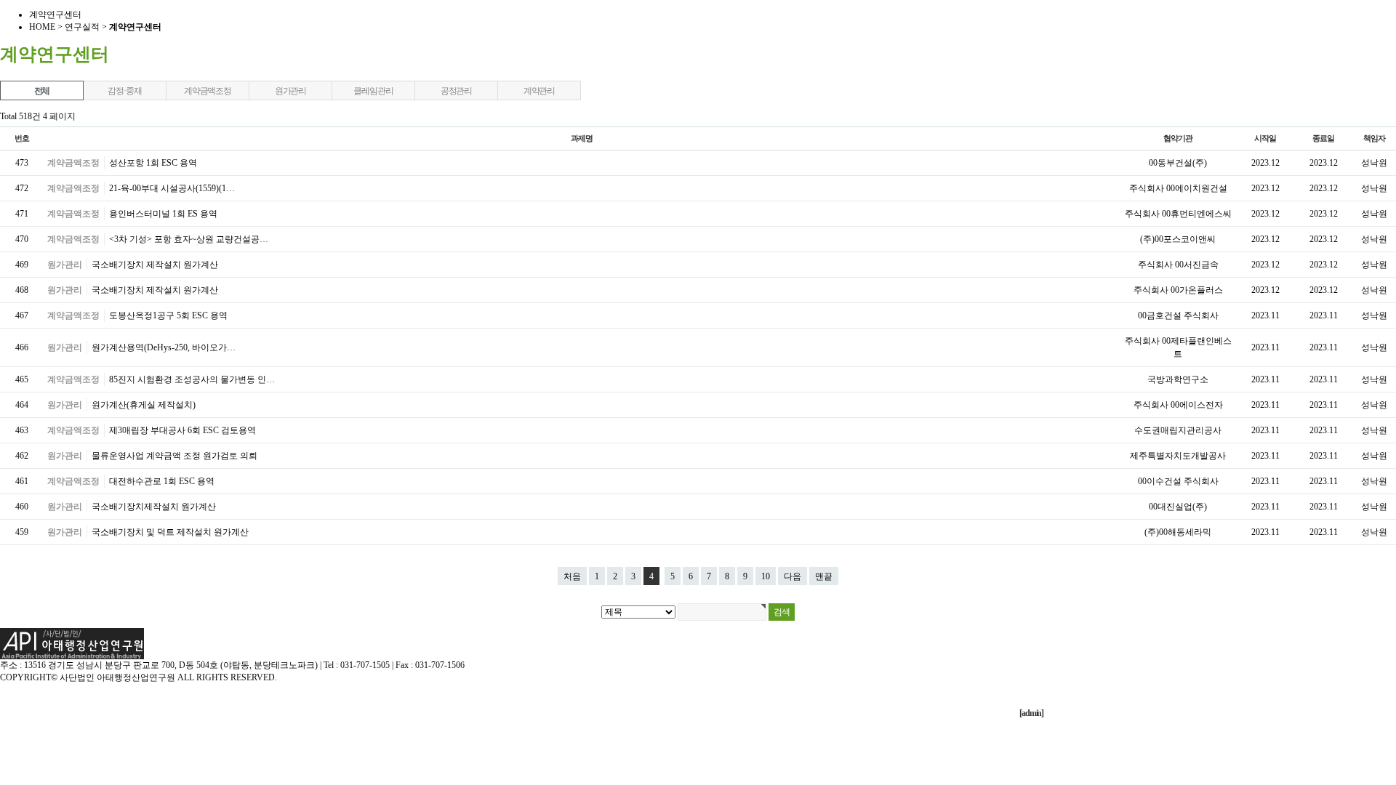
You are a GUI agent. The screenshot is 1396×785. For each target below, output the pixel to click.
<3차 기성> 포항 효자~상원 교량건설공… (188, 239)
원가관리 (290, 91)
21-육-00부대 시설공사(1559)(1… (172, 188)
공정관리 (456, 91)
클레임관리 (373, 91)
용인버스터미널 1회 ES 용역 (163, 214)
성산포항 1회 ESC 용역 (153, 163)
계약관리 (539, 91)
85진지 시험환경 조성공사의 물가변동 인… (192, 379)
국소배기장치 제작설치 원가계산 (155, 264)
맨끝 (824, 576)
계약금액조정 (207, 91)
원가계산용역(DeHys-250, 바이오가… (164, 347)
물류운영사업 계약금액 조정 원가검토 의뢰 (174, 456)
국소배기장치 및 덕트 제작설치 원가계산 (170, 532)
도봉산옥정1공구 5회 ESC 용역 (168, 315)
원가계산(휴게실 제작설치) (144, 405)
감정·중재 (124, 91)
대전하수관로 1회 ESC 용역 (161, 481)
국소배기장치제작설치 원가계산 (154, 507)
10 (765, 576)
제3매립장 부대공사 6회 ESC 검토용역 (182, 430)
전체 (42, 91)
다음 (792, 576)
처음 (572, 576)
